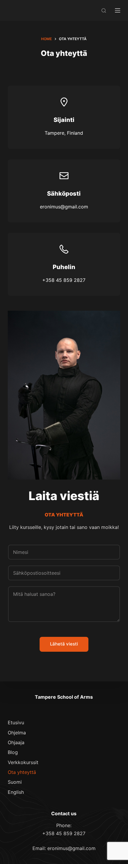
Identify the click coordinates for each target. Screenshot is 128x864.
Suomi (15, 782)
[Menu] (117, 10)
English (16, 792)
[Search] (104, 10)
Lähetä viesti (64, 644)
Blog (13, 752)
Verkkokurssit (23, 762)
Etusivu (16, 722)
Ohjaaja (16, 742)
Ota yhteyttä (22, 772)
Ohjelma (17, 733)
